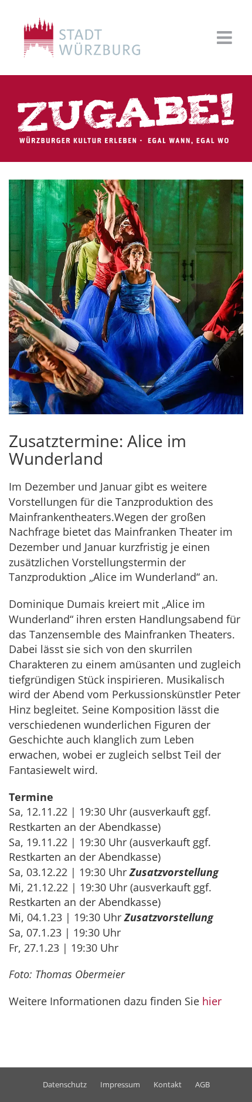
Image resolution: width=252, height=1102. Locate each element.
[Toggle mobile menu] (225, 37)
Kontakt (168, 1084)
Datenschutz (65, 1084)
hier (212, 1001)
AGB (202, 1084)
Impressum (120, 1084)
